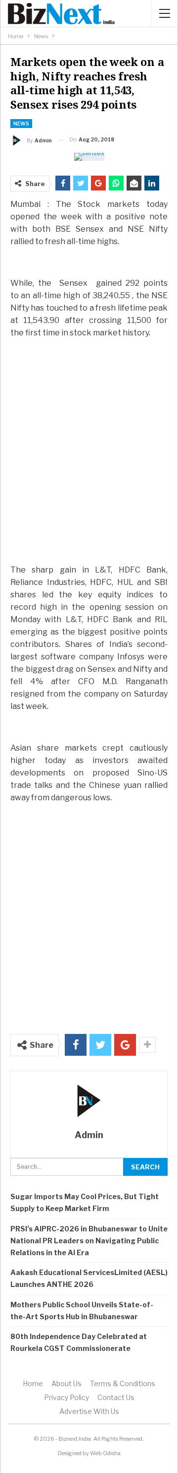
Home (33, 1383)
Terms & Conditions (122, 1383)
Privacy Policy (66, 1397)
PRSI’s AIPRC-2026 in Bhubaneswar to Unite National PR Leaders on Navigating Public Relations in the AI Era (89, 1240)
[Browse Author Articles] (89, 1101)
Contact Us (115, 1397)
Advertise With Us (89, 1411)
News (21, 124)
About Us (66, 1383)
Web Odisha (105, 1453)
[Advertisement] (89, 461)
